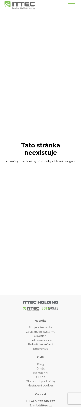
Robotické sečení (40, 344)
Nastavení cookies (40, 385)
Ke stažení (40, 373)
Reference (40, 348)
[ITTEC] (20, 5)
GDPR (40, 377)
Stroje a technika (41, 327)
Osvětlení (40, 336)
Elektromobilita (41, 340)
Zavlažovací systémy (40, 331)
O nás (41, 368)
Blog (40, 364)
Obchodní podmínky (41, 381)
